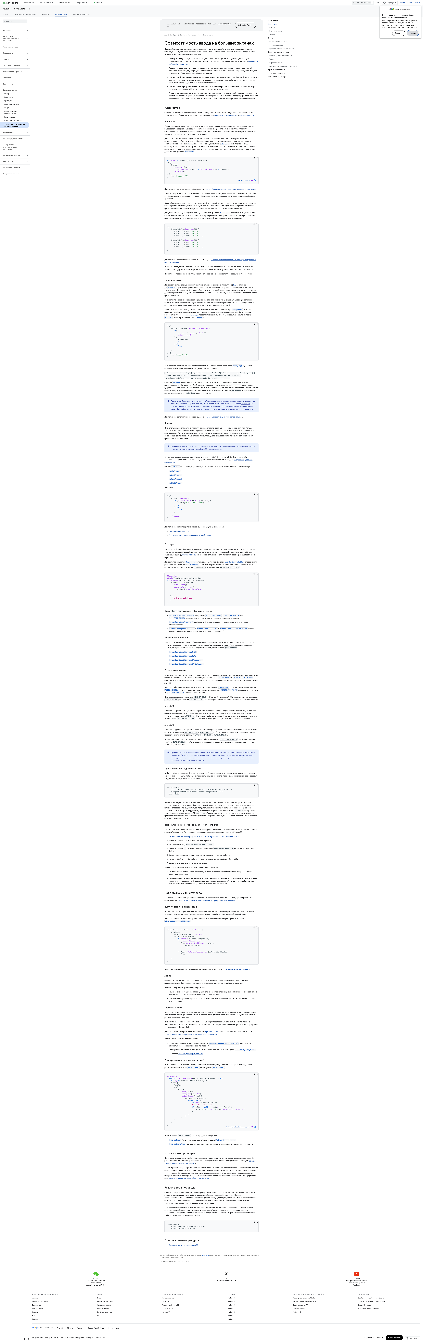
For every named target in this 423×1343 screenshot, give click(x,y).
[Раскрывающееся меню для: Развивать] (70, 2)
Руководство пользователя (24, 14)
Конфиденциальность (105, 1312)
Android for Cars (168, 1309)
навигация (218, 115)
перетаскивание (228, 900)
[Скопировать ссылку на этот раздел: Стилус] (176, 544)
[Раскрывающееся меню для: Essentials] (34, 2)
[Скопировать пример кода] (257, 158)
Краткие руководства (81, 14)
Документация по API (300, 1305)
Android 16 (231, 1301)
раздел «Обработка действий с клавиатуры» (223, 417)
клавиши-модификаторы (179, 531)
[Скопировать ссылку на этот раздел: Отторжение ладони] (188, 670)
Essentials (27, 3)
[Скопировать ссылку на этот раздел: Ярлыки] (174, 423)
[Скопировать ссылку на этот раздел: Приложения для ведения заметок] (203, 768)
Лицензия (54, 1338)
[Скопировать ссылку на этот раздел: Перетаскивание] (184, 1007)
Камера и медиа (103, 1309)
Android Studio (406, 3)
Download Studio (299, 1309)
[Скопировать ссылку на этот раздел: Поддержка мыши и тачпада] (204, 893)
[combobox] (363, 3)
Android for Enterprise (40, 1301)
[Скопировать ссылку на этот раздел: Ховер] (173, 976)
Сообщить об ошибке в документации (371, 1301)
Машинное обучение (104, 1301)
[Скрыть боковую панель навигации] (26, 1339)
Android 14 (231, 1309)
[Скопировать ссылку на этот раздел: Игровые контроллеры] (197, 1153)
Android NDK (297, 1312)
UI (30, 9)
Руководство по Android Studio (304, 1298)
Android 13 (231, 1312)
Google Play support (365, 1305)
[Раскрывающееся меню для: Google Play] (88, 2)
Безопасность (37, 1305)
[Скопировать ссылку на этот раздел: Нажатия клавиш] (184, 280)
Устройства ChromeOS (170, 1305)
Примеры (45, 14)
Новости (35, 1312)
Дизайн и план (45, 3)
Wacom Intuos (188, 555)
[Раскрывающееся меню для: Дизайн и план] (54, 2)
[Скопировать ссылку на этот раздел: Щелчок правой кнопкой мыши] (199, 907)
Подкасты (36, 1319)
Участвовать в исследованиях (368, 1309)
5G (98, 1316)
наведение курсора (211, 900)
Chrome (70, 1328)
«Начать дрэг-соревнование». (190, 1054)
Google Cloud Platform (96, 1328)
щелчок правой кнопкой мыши (190, 900)
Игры (99, 1298)
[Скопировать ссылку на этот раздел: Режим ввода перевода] (197, 1188)
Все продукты (114, 1328)
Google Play (80, 3)
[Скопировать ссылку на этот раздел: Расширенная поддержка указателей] (206, 1060)
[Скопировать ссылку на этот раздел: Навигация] (177, 121)
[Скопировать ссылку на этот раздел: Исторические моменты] (191, 638)
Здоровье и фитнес (104, 1305)
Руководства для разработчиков (304, 1301)
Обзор (5, 14)
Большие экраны (168, 1298)
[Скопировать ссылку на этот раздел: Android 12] (176, 706)
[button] (13, 30)
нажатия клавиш (230, 115)
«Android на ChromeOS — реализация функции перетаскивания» (190, 1034)
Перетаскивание (211, 1032)
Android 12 (231, 1316)
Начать (413, 33)
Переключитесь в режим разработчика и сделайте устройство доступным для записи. (205, 836)
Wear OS (165, 1301)
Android (35, 1298)
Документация (61, 14)
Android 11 (231, 1319)
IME (234, 285)
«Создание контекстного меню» (236, 969)
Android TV (166, 1312)
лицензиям (205, 1255)
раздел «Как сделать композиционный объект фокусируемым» (231, 189)
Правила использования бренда (72, 1338)
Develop (7, 9)
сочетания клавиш (246, 115)
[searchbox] (15, 21)
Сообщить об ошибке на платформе (371, 1298)
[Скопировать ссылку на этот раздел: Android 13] (176, 725)
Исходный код (37, 1309)
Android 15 (231, 1305)
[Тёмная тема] (254, 158)
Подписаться (394, 1338)
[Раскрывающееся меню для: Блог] (102, 2)
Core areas (19, 9)
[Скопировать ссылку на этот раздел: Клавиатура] (182, 108)
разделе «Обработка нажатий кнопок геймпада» (189, 1178)
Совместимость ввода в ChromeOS (183, 1245)
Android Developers (170, 35)
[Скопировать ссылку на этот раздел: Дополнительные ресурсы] (201, 1240)
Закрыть (399, 33)
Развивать (63, 3)
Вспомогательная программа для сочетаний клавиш (190, 535)
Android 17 (231, 1298)
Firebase (80, 1328)
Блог (97, 3)
